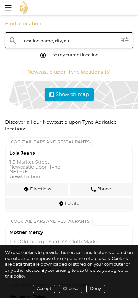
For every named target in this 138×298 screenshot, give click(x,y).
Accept (44, 289)
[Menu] (7, 7)
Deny (95, 289)
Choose (70, 289)
